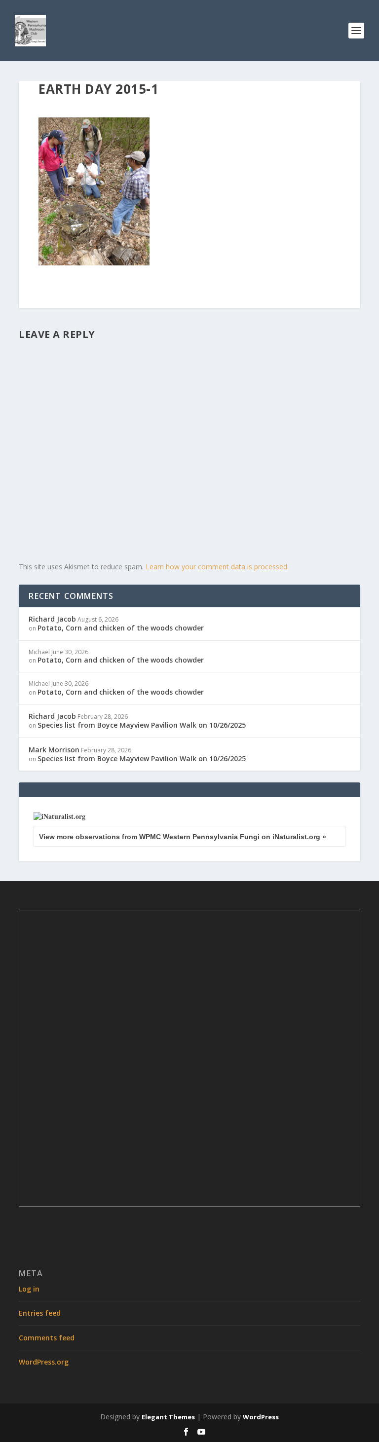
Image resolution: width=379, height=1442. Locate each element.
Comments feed (47, 1337)
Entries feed (40, 1313)
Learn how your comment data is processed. (217, 566)
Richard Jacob (52, 619)
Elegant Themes (168, 1416)
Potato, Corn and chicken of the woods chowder (121, 627)
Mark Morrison (54, 749)
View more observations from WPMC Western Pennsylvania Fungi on (182, 837)
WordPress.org (44, 1362)
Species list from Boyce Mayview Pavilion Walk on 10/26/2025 (142, 725)
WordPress (261, 1416)
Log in (29, 1289)
